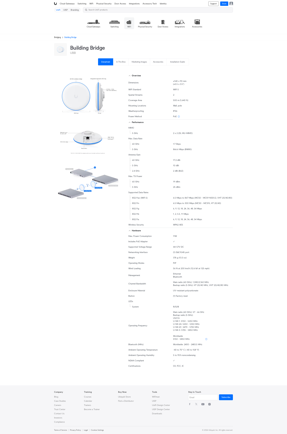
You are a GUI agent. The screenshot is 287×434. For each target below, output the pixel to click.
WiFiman (156, 397)
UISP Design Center (161, 409)
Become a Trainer (92, 409)
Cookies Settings (97, 430)
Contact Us (59, 413)
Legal (86, 430)
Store (224, 4)
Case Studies (60, 401)
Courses (87, 397)
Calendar (88, 401)
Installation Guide (177, 62)
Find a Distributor (126, 401)
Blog (56, 397)
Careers (57, 405)
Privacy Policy (75, 430)
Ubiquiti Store (124, 397)
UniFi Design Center (161, 405)
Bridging (57, 37)
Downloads (157, 413)
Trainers (87, 405)
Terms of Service (60, 430)
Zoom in (114, 113)
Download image (93, 113)
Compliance (59, 422)
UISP (154, 401)
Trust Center (59, 409)
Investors (58, 417)
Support (213, 4)
